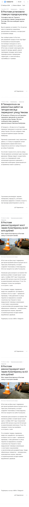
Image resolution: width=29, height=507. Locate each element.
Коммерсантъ (14, 9)
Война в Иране (17, 5)
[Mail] (5, 2)
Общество (21, 9)
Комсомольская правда (16, 218)
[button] (14, 246)
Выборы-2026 (6, 5)
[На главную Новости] (9, 2)
